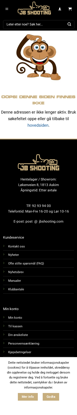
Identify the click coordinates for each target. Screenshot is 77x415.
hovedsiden (38, 125)
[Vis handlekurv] (70, 9)
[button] (6, 9)
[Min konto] (59, 9)
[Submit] (69, 24)
